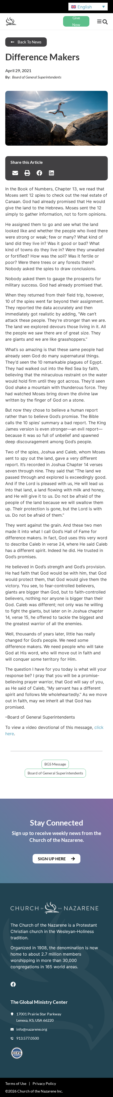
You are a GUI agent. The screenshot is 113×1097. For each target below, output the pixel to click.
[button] (99, 21)
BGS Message (55, 764)
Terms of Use (15, 1083)
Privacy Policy (44, 1083)
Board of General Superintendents (55, 773)
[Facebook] (13, 984)
